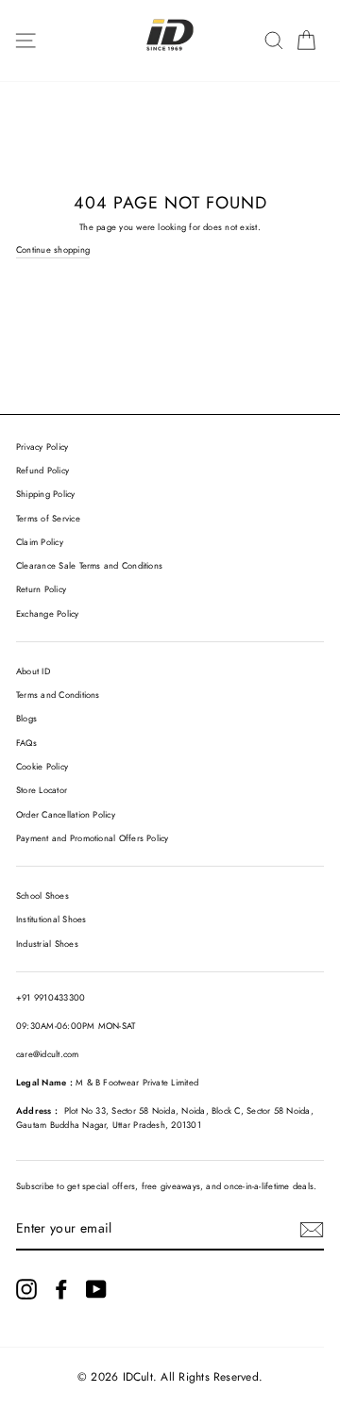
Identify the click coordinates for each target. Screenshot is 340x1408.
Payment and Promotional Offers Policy (92, 838)
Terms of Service (48, 518)
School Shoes (42, 896)
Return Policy (41, 589)
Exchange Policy (47, 614)
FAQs (26, 743)
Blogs (26, 718)
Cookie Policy (42, 766)
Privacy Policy (42, 447)
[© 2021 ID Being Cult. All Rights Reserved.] (26, 1289)
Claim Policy (39, 542)
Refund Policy (42, 470)
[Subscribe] (311, 1229)
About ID (33, 671)
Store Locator (41, 790)
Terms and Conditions (58, 695)
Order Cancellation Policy (65, 814)
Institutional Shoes (51, 919)
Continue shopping (53, 250)
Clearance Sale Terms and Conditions (89, 565)
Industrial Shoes (47, 944)
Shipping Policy (46, 494)
